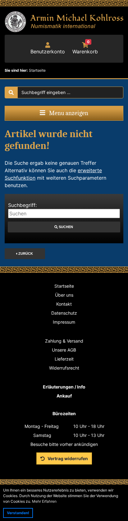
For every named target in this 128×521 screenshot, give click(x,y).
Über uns (64, 295)
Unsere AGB (64, 350)
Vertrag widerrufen (67, 458)
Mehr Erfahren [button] (44, 501)
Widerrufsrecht (64, 368)
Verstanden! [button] (18, 512)
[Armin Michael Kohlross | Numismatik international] (64, 21)
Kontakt (64, 304)
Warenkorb (85, 48)
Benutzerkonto (47, 51)
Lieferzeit (64, 359)
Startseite (64, 286)
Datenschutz (64, 313)
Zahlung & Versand (64, 341)
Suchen (64, 227)
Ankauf (64, 395)
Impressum (64, 322)
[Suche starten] (11, 92)
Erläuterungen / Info (64, 386)
